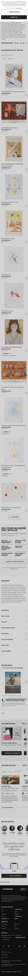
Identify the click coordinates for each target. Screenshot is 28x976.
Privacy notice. (18, 8)
